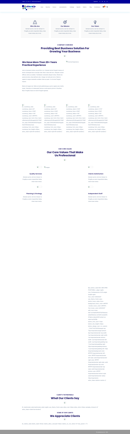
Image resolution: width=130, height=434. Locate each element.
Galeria (84, 7)
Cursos (54, 7)
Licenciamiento (62, 7)
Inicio (42, 7)
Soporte (78, 7)
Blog (91, 7)
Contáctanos (97, 7)
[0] (103, 7)
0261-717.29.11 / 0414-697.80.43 (31, 1)
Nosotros (48, 7)
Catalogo (72, 7)
